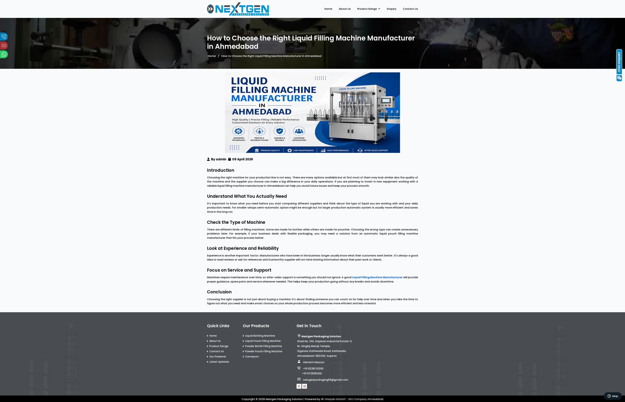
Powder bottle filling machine (263, 346)
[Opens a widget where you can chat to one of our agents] (613, 396)
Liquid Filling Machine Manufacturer (377, 277)
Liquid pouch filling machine (263, 341)
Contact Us (410, 9)
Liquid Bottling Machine (260, 335)
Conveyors (252, 356)
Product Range (367, 9)
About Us (345, 9)
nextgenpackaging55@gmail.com (325, 380)
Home (328, 9)
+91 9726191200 (312, 373)
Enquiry (391, 9)
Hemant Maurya (313, 362)
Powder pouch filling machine (263, 351)
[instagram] (304, 386)
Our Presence (217, 356)
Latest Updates (219, 361)
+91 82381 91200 (313, 368)
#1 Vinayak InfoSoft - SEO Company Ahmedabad (352, 399)
